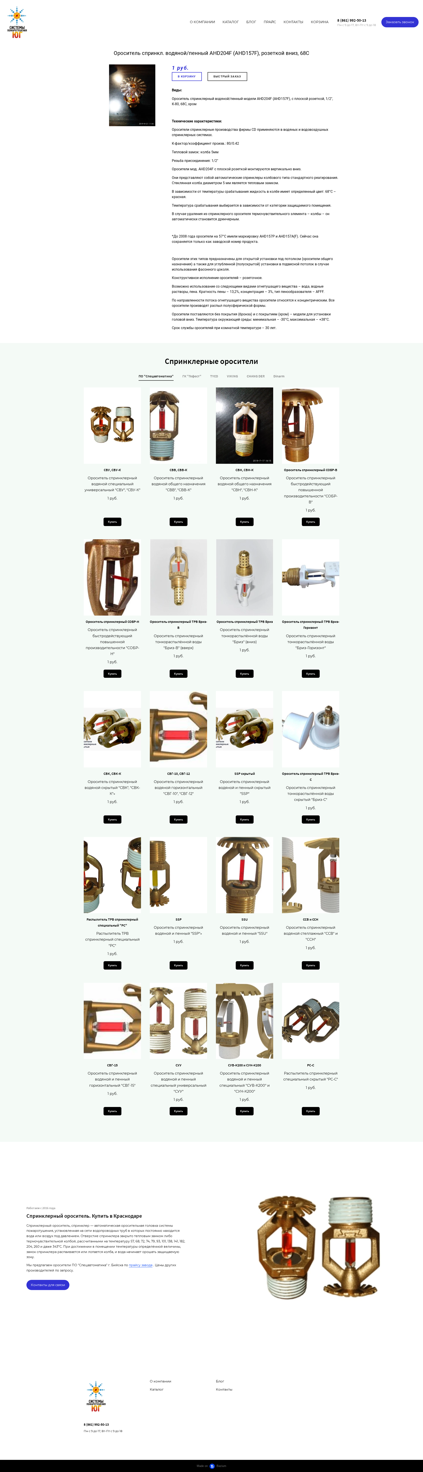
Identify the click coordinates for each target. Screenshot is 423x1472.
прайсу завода (140, 1265)
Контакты (293, 22)
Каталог (231, 22)
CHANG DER (256, 376)
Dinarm (278, 376)
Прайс (270, 22)
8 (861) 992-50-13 (351, 20)
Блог (251, 22)
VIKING (232, 376)
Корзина (319, 22)
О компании (202, 22)
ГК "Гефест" (191, 376)
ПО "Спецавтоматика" (156, 376)
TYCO (214, 376)
